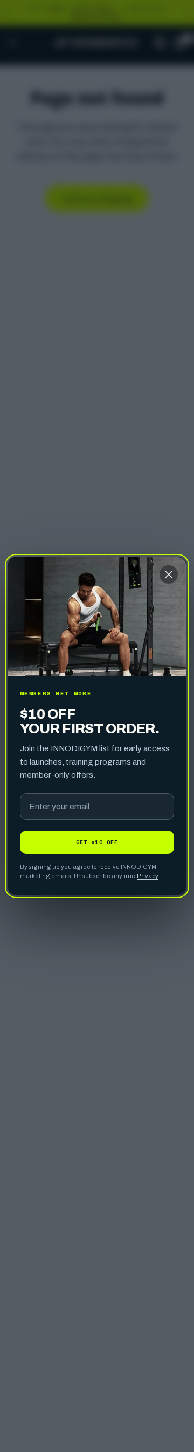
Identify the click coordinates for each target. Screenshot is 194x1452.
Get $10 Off (97, 842)
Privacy (147, 876)
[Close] (168, 574)
